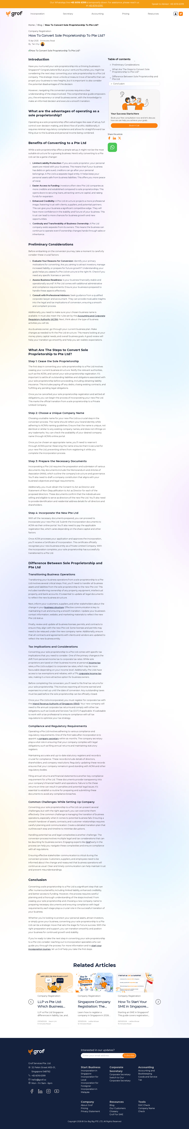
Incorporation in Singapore (89, 1072)
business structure (54, 607)
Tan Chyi (35, 44)
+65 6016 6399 (177, 4)
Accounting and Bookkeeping (146, 1072)
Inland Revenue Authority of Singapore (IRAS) (56, 704)
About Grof (87, 1105)
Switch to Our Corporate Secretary (120, 1079)
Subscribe (129, 1055)
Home (31, 25)
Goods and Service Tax (147, 1078)
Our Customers (117, 1108)
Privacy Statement (90, 1111)
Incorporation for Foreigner (89, 1084)
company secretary (48, 738)
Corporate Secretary (120, 1074)
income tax (94, 663)
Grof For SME (116, 1114)
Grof (88, 842)
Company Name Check (146, 1110)
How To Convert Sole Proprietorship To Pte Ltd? (71, 25)
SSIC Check (144, 1105)
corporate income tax (90, 673)
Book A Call (134, 125)
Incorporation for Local (89, 1078)
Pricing (84, 1108)
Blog (39, 25)
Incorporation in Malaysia (89, 1090)
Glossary (114, 1111)
